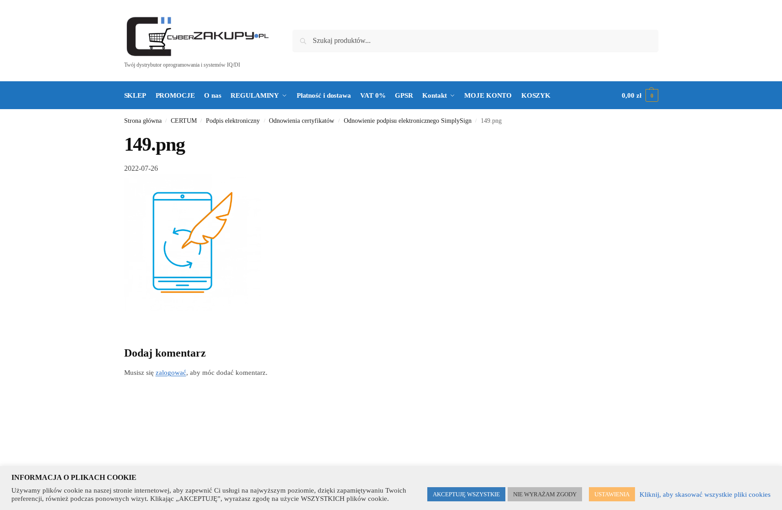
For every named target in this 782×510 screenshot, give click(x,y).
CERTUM (184, 120)
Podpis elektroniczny (233, 120)
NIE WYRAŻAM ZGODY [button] (545, 494)
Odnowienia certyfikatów (301, 120)
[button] (640, 95)
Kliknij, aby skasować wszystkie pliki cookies (705, 494)
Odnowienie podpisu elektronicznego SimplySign (408, 120)
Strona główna (143, 120)
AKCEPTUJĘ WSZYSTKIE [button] (466, 494)
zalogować (171, 372)
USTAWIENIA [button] (612, 494)
